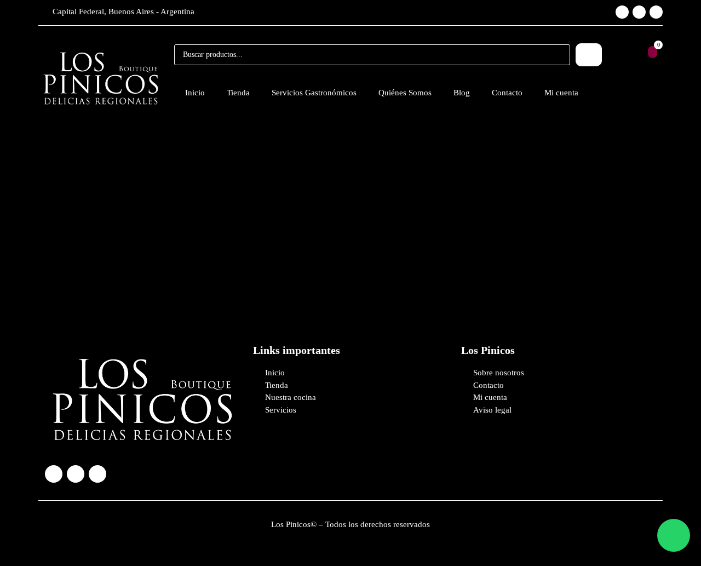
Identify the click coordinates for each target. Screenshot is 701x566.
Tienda (238, 92)
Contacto (507, 92)
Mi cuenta (561, 92)
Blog (461, 92)
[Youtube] (656, 12)
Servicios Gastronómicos (314, 92)
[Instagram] (622, 12)
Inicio (195, 92)
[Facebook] (639, 12)
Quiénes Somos (405, 92)
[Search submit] (589, 54)
